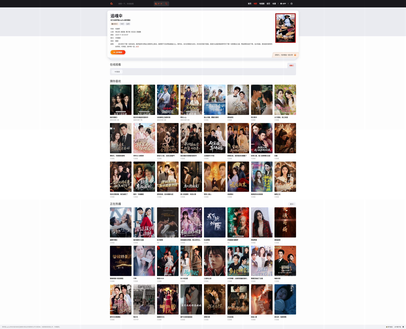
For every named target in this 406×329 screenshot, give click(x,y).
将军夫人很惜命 (138, 156)
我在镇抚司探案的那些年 (188, 156)
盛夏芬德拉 (113, 240)
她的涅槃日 (113, 117)
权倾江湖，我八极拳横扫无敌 (260, 156)
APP (284, 4)
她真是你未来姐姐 (257, 194)
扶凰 (275, 156)
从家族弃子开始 (209, 156)
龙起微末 (230, 194)
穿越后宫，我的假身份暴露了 (237, 156)
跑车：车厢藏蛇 (138, 194)
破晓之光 (277, 194)
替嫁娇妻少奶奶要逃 (116, 278)
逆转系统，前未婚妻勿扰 (165, 194)
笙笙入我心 (207, 194)
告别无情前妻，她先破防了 (119, 194)
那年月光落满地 (115, 317)
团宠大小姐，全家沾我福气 (166, 156)
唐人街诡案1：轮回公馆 (188, 194)
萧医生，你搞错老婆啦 (117, 156)
